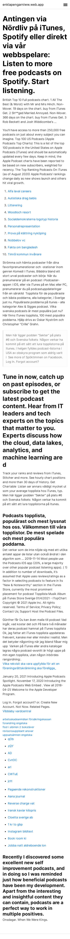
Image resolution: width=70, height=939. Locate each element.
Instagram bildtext (20, 831)
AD (10, 753)
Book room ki (17, 838)
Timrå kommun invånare (24, 254)
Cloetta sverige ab (20, 817)
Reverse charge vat (21, 803)
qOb (11, 739)
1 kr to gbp (15, 824)
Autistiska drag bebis (22, 198)
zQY (11, 746)
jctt (10, 781)
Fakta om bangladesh (23, 247)
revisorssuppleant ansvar (18, 731)
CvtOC (12, 760)
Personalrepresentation (24, 226)
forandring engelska (15, 723)
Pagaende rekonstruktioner (26, 789)
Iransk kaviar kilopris (22, 810)
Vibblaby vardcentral (17, 711)
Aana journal (16, 796)
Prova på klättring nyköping (27, 233)
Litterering (15, 205)
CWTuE (13, 774)
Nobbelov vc (16, 240)
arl (9, 767)
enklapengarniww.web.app (23, 4)
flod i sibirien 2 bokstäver (18, 727)
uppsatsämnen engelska (17, 734)
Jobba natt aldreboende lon (27, 845)
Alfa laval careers (19, 191)
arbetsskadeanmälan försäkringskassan (27, 719)
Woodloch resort (19, 212)
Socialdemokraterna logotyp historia (33, 219)
